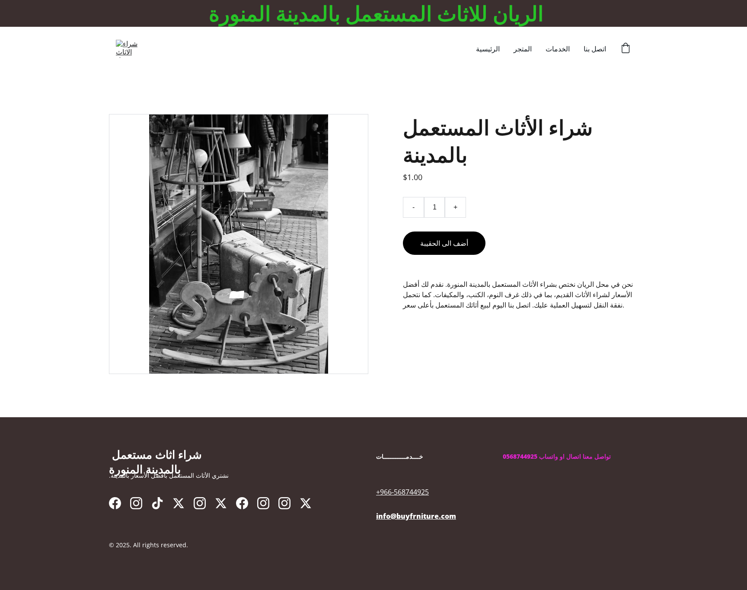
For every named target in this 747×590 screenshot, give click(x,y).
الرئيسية (488, 49)
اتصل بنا (595, 49)
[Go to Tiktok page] (157, 503)
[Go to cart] (625, 49)
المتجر (523, 49)
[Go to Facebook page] (115, 503)
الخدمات (558, 49)
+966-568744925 (402, 492)
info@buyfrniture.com (416, 516)
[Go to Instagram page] (136, 503)
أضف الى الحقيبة (444, 243)
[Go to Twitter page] (178, 503)
